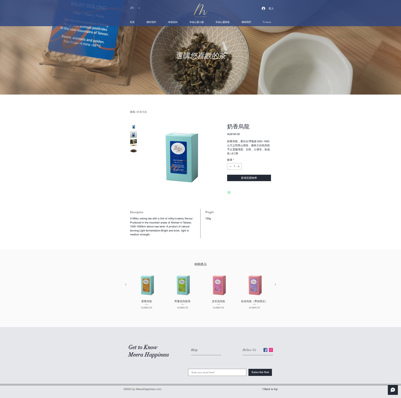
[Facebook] (265, 350)
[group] (200, 294)
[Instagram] (271, 350)
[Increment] (239, 166)
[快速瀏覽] (146, 284)
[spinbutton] (234, 166)
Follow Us (249, 350)
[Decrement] (230, 166)
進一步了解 (232, 153)
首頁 (132, 111)
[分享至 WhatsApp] (229, 192)
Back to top (271, 389)
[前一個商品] (126, 284)
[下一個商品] (275, 284)
